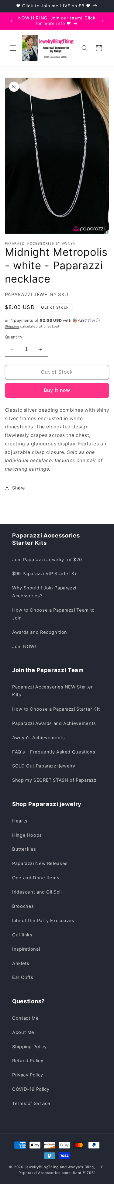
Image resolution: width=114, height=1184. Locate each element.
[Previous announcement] (11, 21)
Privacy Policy (27, 1075)
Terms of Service (31, 1103)
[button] (13, 48)
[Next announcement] (102, 21)
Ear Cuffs (22, 977)
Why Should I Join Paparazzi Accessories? (44, 592)
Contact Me (25, 1018)
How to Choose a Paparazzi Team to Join (53, 614)
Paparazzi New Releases (40, 863)
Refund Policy (27, 1060)
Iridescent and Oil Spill (37, 892)
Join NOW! (24, 646)
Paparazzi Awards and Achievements (54, 723)
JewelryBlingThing (42, 1167)
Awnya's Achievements (38, 737)
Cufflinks (22, 935)
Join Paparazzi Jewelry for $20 (47, 559)
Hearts (20, 821)
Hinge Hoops (27, 835)
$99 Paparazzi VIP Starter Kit (45, 573)
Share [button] (18, 488)
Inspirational (26, 949)
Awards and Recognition (39, 632)
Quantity (13, 337)
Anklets (20, 963)
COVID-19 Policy (30, 1089)
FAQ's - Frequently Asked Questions (53, 752)
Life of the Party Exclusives (43, 920)
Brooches (23, 906)
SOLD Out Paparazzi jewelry (43, 766)
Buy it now (57, 390)
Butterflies (24, 849)
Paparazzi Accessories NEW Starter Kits (52, 691)
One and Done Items (35, 877)
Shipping (12, 326)
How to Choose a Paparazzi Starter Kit (56, 709)
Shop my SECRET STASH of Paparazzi (55, 780)
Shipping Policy (29, 1046)
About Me (23, 1032)
